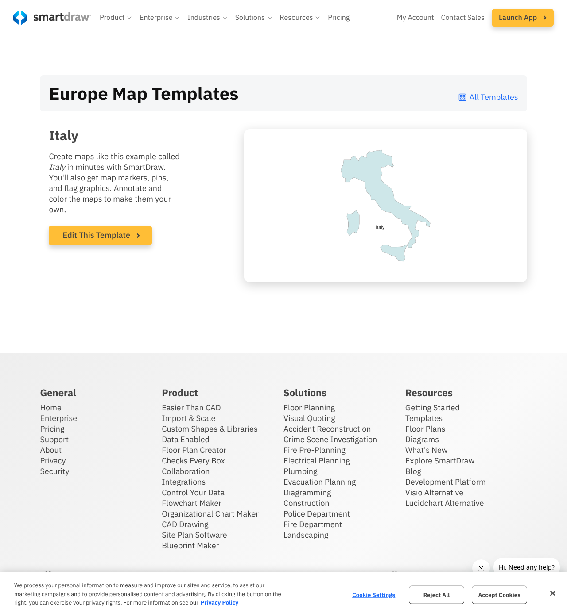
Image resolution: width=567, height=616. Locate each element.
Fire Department (313, 524)
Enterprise (58, 418)
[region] (283, 594)
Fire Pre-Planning (315, 450)
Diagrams (422, 439)
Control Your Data (193, 492)
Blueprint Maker (190, 545)
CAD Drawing (185, 524)
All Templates (494, 97)
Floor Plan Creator (194, 450)
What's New (426, 450)
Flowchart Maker (191, 503)
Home (50, 407)
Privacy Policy (219, 602)
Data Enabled (186, 439)
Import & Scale (188, 418)
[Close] (553, 593)
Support (54, 439)
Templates (424, 418)
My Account (415, 17)
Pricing (339, 17)
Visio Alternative (434, 492)
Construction (306, 503)
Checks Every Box (193, 460)
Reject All (436, 594)
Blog (413, 471)
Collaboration (186, 471)
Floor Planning (309, 407)
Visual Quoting (309, 418)
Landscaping (306, 535)
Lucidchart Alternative (444, 503)
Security (54, 471)
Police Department (317, 514)
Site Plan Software (194, 535)
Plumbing (300, 471)
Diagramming (307, 492)
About (51, 450)
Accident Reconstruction (327, 429)
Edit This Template (96, 235)
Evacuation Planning (320, 482)
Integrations (184, 482)
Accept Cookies (499, 594)
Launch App (519, 17)
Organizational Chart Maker (210, 514)
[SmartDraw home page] (52, 18)
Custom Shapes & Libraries (210, 429)
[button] (116, 17)
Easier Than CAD (191, 407)
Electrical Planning (317, 460)
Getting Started (432, 407)
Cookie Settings (373, 594)
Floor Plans (425, 429)
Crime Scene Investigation (330, 439)
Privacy (53, 460)
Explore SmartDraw (439, 460)
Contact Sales (463, 17)
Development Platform (445, 482)
